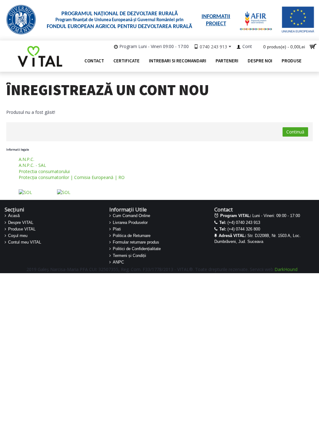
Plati (117, 229)
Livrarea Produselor (130, 222)
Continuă (295, 132)
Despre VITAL (20, 222)
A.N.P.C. (26, 159)
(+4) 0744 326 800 (239, 229)
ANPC (118, 262)
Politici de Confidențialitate (137, 248)
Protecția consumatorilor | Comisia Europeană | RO (72, 177)
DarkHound (286, 269)
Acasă (14, 215)
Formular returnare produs (136, 242)
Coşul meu (17, 235)
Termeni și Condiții (129, 255)
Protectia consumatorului (44, 171)
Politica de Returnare (131, 235)
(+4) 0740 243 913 (239, 222)
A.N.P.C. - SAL (32, 165)
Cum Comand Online (131, 215)
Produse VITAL (22, 229)
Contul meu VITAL (24, 242)
